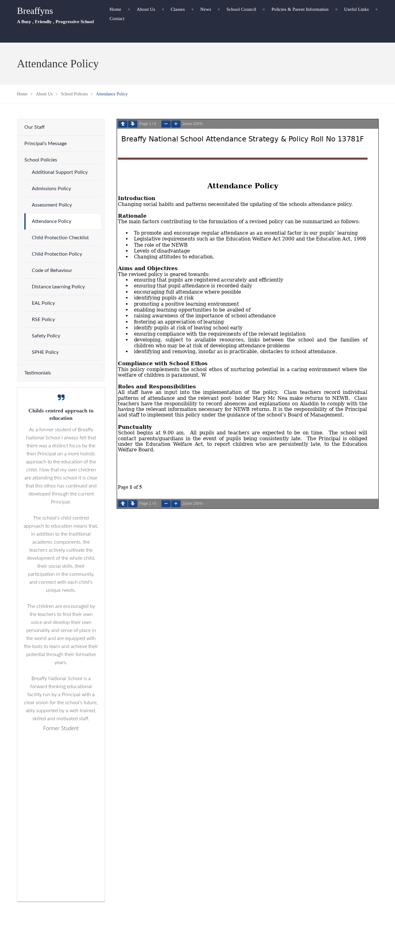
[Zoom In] (176, 123)
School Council (241, 9)
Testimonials (37, 372)
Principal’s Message (45, 143)
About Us (146, 9)
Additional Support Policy (60, 172)
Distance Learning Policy (58, 286)
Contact (117, 18)
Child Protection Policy (57, 254)
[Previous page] (122, 123)
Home (115, 9)
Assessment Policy (52, 205)
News (205, 9)
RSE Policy (43, 319)
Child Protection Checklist (60, 237)
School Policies (40, 159)
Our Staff (34, 127)
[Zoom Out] (166, 123)
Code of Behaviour (52, 270)
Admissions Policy (51, 188)
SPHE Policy (45, 352)
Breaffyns (35, 11)
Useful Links (356, 9)
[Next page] (132, 123)
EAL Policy (43, 303)
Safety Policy (46, 335)
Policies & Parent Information (300, 9)
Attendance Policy (51, 221)
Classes (178, 9)
